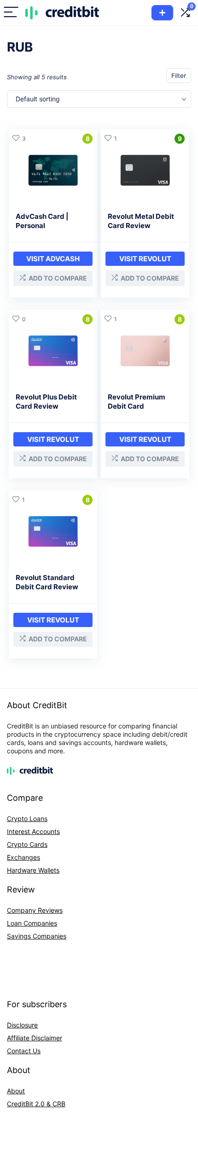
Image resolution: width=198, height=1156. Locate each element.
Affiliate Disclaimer (34, 1038)
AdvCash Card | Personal (42, 221)
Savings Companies (36, 936)
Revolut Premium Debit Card (136, 402)
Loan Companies (32, 923)
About (16, 1091)
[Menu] (11, 12)
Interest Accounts (33, 831)
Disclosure (22, 1025)
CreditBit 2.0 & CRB (36, 1104)
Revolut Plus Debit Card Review (46, 402)
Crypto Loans (27, 818)
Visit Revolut (145, 258)
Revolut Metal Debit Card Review (141, 221)
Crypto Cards (27, 844)
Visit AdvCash (53, 258)
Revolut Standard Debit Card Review (47, 582)
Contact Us (24, 1051)
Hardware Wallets (33, 870)
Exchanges (23, 857)
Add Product (162, 12)
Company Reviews (35, 910)
